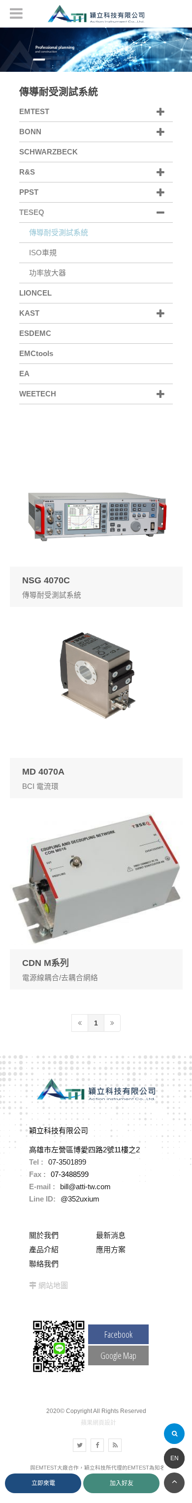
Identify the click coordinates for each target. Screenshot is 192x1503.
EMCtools (36, 353)
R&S (27, 172)
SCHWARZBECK (48, 152)
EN (174, 1458)
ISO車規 (43, 252)
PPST (28, 192)
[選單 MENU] (16, 13)
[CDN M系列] (96, 899)
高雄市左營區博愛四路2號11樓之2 (84, 1149)
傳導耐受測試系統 (58, 232)
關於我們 (44, 1235)
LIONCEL (35, 293)
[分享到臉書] (97, 1445)
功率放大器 (47, 273)
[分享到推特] (79, 1445)
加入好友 (121, 1483)
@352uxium (80, 1199)
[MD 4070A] (96, 707)
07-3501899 (67, 1162)
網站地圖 (53, 1285)
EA (24, 373)
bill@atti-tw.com (85, 1186)
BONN (30, 131)
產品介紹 (44, 1249)
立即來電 (43, 1483)
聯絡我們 (44, 1264)
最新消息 (111, 1235)
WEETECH (37, 394)
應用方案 (111, 1249)
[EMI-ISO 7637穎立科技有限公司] (96, 49)
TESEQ (31, 212)
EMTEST (34, 111)
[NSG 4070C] (96, 516)
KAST (29, 313)
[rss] (115, 1445)
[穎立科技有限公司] (96, 14)
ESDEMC (35, 333)
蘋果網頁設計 (98, 1422)
